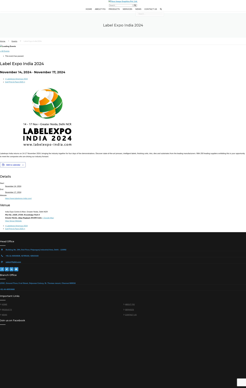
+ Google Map (48, 218)
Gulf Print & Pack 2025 (15, 82)
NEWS (138, 9)
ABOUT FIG (100, 9)
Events (14, 41)
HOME (89, 9)
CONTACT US (150, 9)
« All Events (4, 51)
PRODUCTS (114, 9)
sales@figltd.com (13, 262)
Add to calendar (13, 165)
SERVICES (127, 9)
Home (2, 41)
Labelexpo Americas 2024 (16, 79)
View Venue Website (13, 221)
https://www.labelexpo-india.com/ (18, 198)
